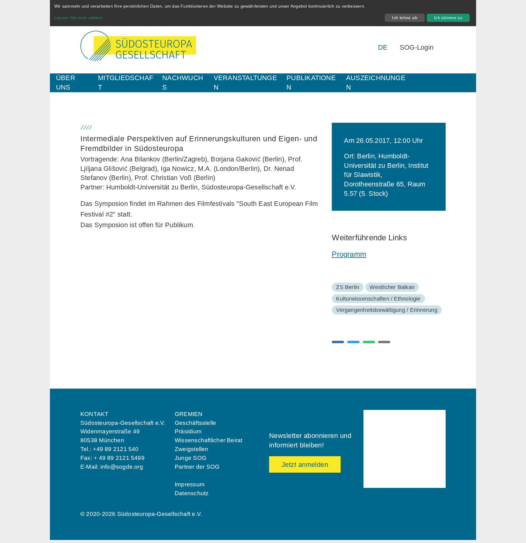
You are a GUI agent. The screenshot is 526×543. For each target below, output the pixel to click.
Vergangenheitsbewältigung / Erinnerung (386, 310)
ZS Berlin (347, 287)
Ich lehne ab (404, 17)
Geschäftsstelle (195, 423)
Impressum (190, 484)
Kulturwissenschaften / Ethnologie (378, 299)
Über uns (65, 82)
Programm (349, 254)
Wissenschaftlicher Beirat (209, 440)
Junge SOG (190, 458)
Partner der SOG (197, 467)
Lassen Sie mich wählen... (80, 17)
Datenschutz (192, 493)
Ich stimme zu (448, 17)
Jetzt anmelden (305, 464)
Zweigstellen (192, 449)
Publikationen (311, 82)
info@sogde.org (121, 467)
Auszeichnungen (375, 82)
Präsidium (188, 431)
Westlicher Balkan (392, 287)
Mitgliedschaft (125, 82)
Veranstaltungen (245, 82)
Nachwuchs (182, 82)
